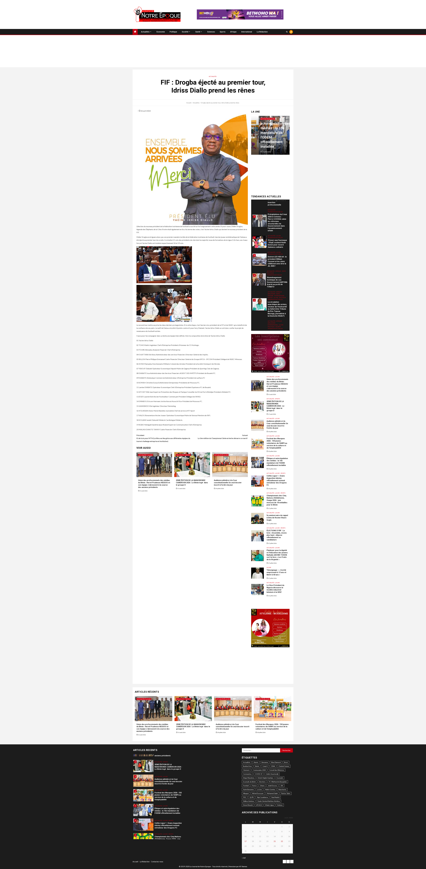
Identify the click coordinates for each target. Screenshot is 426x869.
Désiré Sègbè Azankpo (265, 778)
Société (185, 32)
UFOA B (259, 805)
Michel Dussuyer (258, 793)
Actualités (145, 32)
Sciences (211, 32)
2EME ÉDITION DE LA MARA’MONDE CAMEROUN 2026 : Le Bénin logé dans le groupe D (192, 482)
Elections (262, 782)
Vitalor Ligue (269, 805)
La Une (150, 455)
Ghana (262, 786)
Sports (222, 32)
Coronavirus (247, 774)
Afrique (233, 32)
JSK (281, 786)
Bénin (257, 766)
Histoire (270, 270)
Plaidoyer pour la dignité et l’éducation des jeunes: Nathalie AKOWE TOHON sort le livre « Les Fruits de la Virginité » (277, 555)
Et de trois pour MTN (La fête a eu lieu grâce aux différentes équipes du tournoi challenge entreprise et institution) (163, 438)
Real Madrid (275, 797)
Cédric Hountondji (272, 774)
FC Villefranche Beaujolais (278, 782)
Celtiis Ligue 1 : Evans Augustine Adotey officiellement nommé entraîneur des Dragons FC (277, 480)
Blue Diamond (276, 762)
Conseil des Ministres (276, 770)
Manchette (282, 789)
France (254, 786)
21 (275, 841)
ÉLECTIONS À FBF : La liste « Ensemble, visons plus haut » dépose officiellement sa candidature (277, 535)
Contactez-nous (157, 861)
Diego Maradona (248, 778)
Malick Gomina (270, 789)
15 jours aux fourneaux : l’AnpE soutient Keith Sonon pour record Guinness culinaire (277, 217)
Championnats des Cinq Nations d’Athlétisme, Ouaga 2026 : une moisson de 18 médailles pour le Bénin (277, 500)
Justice (270, 271)
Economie (161, 32)
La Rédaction (262, 32)
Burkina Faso (247, 766)
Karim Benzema (248, 789)
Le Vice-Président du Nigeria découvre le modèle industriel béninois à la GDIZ (275, 588)
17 (246, 841)
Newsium (232, 866)
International (246, 32)
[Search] (286, 32)
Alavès (256, 762)
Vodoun (280, 805)
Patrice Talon (285, 793)
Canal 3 (265, 766)
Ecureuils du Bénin (249, 782)
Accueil (135, 861)
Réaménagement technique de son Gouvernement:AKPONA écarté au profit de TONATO (277, 256)
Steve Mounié (248, 805)
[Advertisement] (213, 51)
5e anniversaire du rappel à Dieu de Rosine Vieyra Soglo (277, 517)
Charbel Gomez (283, 766)
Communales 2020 (259, 770)
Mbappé (246, 793)
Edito (284, 245)
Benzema (265, 762)
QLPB (251, 797)
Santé (197, 32)
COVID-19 (258, 774)
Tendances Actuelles (275, 212)
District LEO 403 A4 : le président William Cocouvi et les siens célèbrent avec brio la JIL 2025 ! (277, 235)
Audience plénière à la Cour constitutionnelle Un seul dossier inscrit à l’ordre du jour (228, 482)
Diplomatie (271, 268)
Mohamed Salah (272, 793)
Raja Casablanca (262, 797)
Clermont (246, 770)
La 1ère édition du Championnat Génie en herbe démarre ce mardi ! (223, 436)
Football (246, 786)
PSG (244, 797)
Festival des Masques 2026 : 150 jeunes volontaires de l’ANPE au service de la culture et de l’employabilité (277, 443)
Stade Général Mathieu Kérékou (268, 801)
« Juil (244, 858)
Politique (173, 32)
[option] (270, 136)
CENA (273, 766)
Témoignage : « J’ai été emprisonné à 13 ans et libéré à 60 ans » (276, 572)
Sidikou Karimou (248, 801)
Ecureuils (280, 778)
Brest (286, 762)
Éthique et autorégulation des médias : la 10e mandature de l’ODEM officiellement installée (277, 461)
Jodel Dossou (272, 786)
